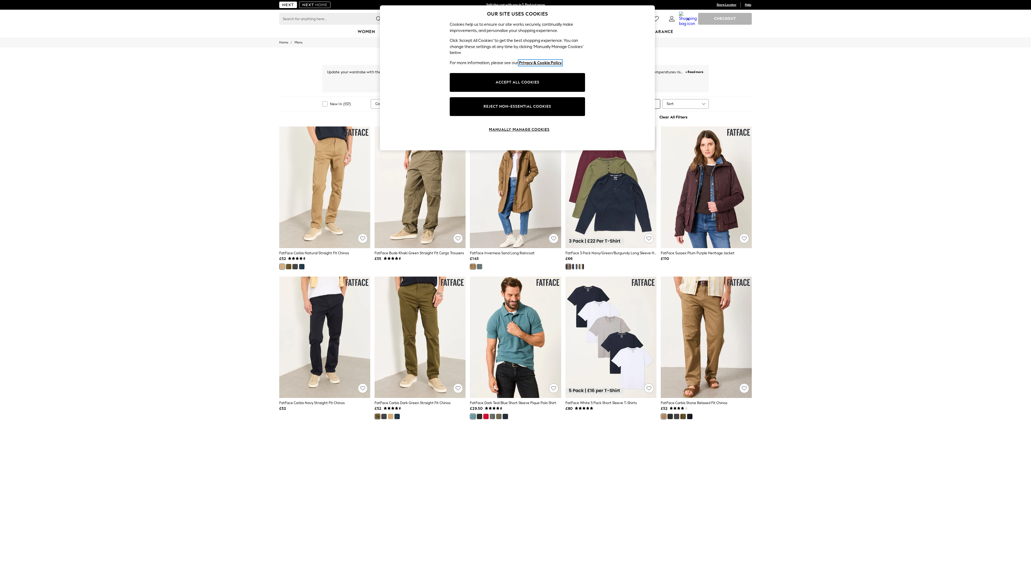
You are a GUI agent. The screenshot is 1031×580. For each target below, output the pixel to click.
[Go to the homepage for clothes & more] (288, 5)
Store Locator (726, 5)
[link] (672, 19)
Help (748, 5)
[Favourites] (656, 19)
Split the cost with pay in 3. (515, 5)
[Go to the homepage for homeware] (315, 5)
